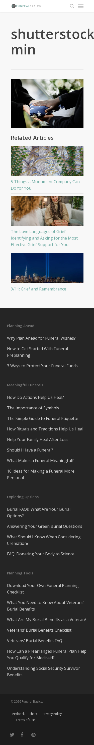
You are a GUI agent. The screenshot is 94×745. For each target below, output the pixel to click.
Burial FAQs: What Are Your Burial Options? (38, 512)
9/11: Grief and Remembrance (38, 289)
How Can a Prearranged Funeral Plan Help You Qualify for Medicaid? (46, 654)
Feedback (18, 714)
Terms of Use (25, 720)
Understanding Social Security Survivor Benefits (43, 671)
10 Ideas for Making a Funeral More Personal (40, 474)
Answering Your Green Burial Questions (44, 526)
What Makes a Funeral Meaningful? (40, 460)
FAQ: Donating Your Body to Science (40, 554)
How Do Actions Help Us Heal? (35, 397)
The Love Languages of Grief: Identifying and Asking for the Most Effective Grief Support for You (44, 238)
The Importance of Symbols (33, 408)
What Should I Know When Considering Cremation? (44, 540)
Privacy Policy (52, 714)
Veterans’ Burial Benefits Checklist (39, 630)
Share (34, 714)
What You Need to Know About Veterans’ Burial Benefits (45, 606)
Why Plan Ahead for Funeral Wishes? (41, 338)
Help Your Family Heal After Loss (37, 439)
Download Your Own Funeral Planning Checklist (43, 589)
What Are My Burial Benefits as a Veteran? (46, 619)
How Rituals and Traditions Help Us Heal (45, 429)
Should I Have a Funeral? (30, 450)
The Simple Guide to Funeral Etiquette (42, 418)
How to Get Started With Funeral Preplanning (37, 352)
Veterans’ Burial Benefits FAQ (34, 640)
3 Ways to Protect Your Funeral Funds (42, 365)
